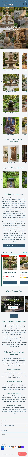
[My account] (19, 4)
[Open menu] (2, 4)
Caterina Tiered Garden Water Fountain (9, 273)
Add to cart (10, 282)
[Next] (26, 60)
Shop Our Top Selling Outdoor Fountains (14, 245)
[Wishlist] (22, 4)
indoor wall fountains (21, 221)
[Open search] (17, 4)
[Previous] (1, 60)
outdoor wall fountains (19, 207)
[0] (25, 4)
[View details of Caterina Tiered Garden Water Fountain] (10, 263)
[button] (25, 4)
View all (25, 252)
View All (14, 316)
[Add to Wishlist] (15, 257)
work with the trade (9, 337)
